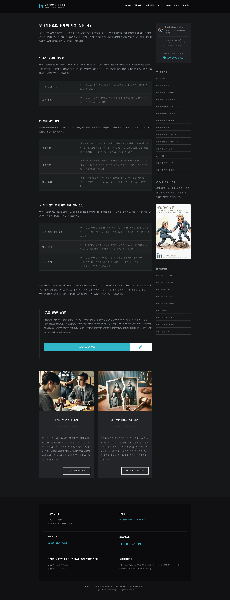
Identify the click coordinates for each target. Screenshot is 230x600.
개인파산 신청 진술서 (165, 303)
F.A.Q (176, 5)
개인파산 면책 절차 (164, 318)
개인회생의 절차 (163, 85)
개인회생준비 (161, 78)
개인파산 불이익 (163, 332)
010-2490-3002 (175, 58)
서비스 (160, 5)
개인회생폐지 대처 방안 (166, 113)
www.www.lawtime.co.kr (111, 586)
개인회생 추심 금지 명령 (166, 120)
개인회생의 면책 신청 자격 (167, 142)
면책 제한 (160, 156)
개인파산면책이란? (164, 310)
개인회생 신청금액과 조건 (167, 99)
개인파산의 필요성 (163, 289)
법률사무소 (138, 5)
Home (128, 5)
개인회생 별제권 (163, 128)
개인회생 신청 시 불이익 (166, 135)
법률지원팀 (150, 5)
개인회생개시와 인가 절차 (167, 106)
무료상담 (186, 5)
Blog (168, 5)
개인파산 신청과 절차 (165, 282)
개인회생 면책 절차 (164, 149)
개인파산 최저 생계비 (165, 325)
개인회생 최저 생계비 (165, 170)
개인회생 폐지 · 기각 (165, 163)
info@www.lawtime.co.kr (132, 520)
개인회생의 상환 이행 (165, 92)
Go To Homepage (78, 470)
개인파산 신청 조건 (164, 275)
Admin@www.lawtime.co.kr (173, 45)
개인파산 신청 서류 (164, 296)
